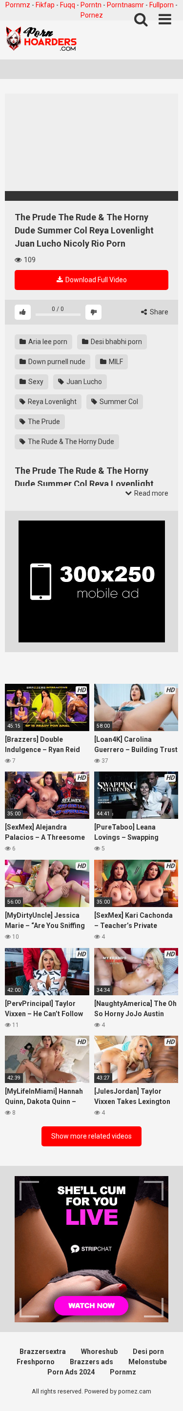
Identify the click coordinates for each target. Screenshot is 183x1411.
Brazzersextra (43, 1351)
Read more (150, 493)
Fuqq (67, 5)
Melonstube (147, 1362)
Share (158, 312)
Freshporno (36, 1362)
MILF (115, 362)
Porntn (91, 5)
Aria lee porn (47, 342)
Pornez (92, 15)
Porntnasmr (125, 5)
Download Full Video (95, 280)
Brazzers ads (91, 1362)
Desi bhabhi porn (115, 342)
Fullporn (161, 5)
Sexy (35, 382)
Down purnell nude (56, 362)
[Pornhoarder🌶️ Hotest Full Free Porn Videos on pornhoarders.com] (41, 40)
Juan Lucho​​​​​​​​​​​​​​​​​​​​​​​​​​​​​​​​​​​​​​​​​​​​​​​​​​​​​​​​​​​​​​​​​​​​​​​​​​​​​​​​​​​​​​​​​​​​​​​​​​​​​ (83, 382)
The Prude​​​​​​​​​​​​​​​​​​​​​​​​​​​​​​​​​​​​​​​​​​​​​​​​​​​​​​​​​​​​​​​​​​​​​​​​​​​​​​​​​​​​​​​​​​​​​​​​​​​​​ (43, 421)
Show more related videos (91, 1136)
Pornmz (17, 5)
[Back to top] (165, 1391)
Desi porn (148, 1351)
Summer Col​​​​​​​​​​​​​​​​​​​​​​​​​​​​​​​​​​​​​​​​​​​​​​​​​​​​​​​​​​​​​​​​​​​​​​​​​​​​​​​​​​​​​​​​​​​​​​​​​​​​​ (118, 402)
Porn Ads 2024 (71, 1372)
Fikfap (45, 5)
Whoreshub (99, 1351)
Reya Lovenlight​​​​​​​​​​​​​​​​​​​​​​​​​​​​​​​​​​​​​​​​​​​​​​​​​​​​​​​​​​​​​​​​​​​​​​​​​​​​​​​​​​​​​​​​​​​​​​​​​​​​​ (51, 402)
